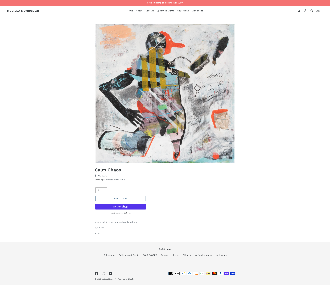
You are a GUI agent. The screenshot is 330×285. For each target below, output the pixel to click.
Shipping (99, 180)
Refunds (165, 255)
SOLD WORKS (150, 255)
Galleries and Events (129, 255)
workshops (221, 255)
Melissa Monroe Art (24, 10)
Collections (109, 255)
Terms (176, 255)
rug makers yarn (203, 255)
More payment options (121, 213)
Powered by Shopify (126, 279)
